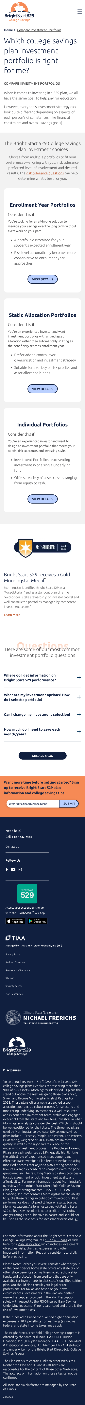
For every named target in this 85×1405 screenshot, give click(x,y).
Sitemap (10, 978)
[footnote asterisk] (43, 548)
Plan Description (14, 994)
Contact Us (12, 846)
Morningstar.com (15, 1206)
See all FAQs (42, 755)
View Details (42, 279)
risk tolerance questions (45, 173)
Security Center (14, 986)
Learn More (12, 614)
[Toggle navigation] (77, 11)
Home (8, 30)
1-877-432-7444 (21, 836)
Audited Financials (15, 962)
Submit (69, 803)
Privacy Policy (13, 954)
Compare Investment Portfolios (39, 30)
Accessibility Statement (18, 970)
